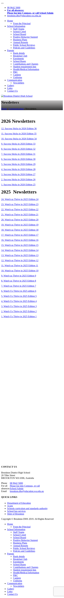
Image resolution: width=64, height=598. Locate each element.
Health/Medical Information (26, 69)
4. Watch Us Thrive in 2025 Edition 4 (19, 301)
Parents (10, 50)
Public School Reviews (24, 45)
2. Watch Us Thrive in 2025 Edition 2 (19, 311)
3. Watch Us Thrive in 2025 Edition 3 (19, 306)
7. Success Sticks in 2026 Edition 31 (18, 154)
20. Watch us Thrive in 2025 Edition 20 (19, 219)
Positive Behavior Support (25, 37)
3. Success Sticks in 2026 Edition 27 (18, 174)
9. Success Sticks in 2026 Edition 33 (18, 144)
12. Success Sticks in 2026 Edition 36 (19, 128)
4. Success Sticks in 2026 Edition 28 (18, 169)
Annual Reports (20, 42)
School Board (19, 34)
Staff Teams (18, 29)
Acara (10, 505)
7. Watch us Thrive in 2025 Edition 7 (18, 286)
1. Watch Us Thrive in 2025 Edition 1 (19, 316)
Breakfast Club (20, 56)
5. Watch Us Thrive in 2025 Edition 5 (19, 296)
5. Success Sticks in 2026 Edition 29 (18, 164)
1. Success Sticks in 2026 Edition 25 (18, 184)
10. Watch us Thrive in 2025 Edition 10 (19, 270)
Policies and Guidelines (24, 47)
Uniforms (17, 77)
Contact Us (12, 91)
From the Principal (22, 23)
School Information (16, 26)
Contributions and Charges (25, 64)
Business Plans (20, 39)
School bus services (16, 511)
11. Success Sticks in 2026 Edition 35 (18, 133)
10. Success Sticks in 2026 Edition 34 (19, 138)
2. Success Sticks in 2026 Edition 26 (18, 179)
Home (10, 20)
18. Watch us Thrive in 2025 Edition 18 (19, 230)
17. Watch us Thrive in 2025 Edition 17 (19, 235)
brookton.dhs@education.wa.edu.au (27, 491)
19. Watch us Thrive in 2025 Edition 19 (19, 224)
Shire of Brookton (15, 514)
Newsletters (18, 83)
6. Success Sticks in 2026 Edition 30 (18, 159)
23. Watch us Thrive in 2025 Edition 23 (19, 204)
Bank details (19, 53)
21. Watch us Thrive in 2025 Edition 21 (19, 214)
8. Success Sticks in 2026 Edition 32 (18, 149)
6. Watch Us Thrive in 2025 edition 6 (18, 291)
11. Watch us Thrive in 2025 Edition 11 (19, 265)
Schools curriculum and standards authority (27, 508)
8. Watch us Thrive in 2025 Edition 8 (18, 281)
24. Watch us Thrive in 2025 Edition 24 (19, 199)
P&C (15, 72)
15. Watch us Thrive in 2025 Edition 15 (19, 245)
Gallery (10, 85)
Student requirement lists (24, 66)
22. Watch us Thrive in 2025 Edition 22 (19, 209)
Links (10, 88)
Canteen (17, 74)
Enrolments (18, 58)
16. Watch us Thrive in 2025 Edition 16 (19, 240)
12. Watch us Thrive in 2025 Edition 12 (19, 260)
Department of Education (19, 503)
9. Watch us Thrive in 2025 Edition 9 (18, 275)
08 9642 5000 (16, 483)
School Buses (19, 61)
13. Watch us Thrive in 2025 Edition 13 (19, 255)
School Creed (19, 31)
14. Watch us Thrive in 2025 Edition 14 (19, 250)
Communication (14, 80)
